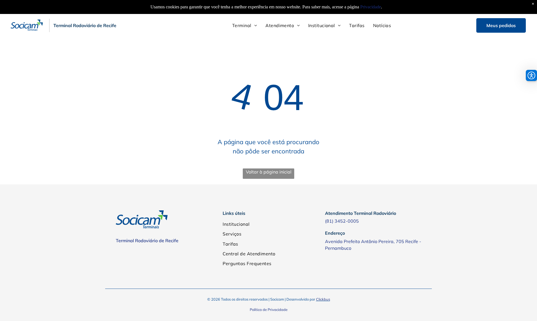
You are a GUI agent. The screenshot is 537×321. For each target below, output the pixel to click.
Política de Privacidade (269, 309)
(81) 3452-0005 (342, 221)
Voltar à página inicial (268, 172)
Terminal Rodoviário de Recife (147, 240)
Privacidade (370, 6)
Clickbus (323, 299)
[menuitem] (244, 25)
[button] (531, 75)
